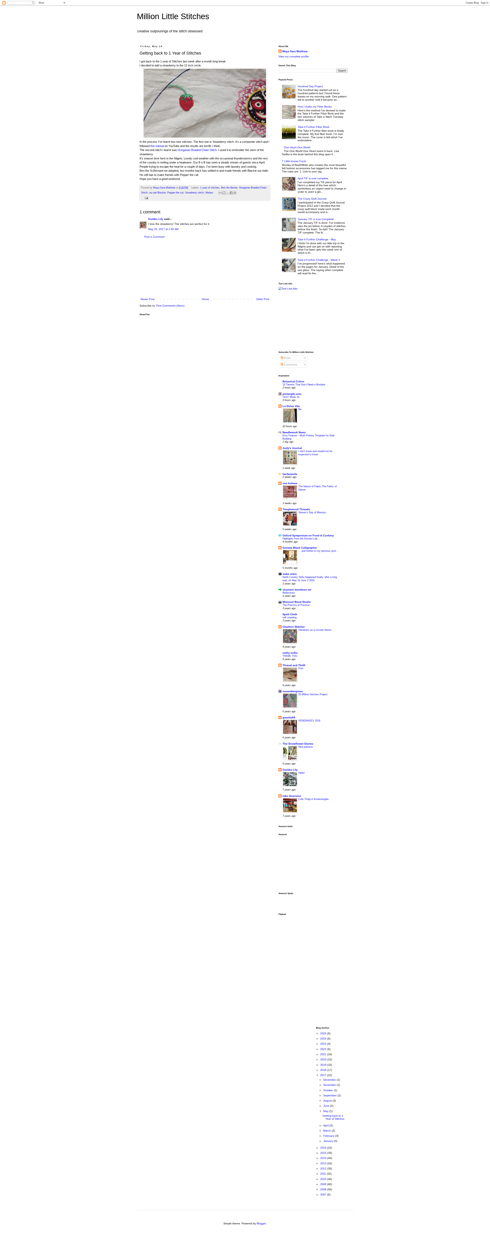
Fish (300, 668)
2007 (323, 1194)
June (326, 1105)
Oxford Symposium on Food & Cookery (308, 535)
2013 (323, 1163)
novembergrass (293, 691)
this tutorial (157, 146)
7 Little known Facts (294, 161)
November (330, 1084)
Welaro (209, 192)
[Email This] (220, 193)
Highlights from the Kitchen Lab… (301, 538)
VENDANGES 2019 (309, 720)
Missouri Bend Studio (297, 601)
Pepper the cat (175, 192)
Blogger (261, 1223)
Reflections (289, 592)
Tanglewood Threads (296, 509)
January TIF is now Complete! (316, 219)
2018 (323, 1069)
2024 (323, 1038)
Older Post (262, 299)
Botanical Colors (293, 381)
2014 (323, 1158)
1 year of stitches (210, 187)
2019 (323, 1064)
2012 (323, 1168)
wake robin (290, 573)
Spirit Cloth (290, 614)
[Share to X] (227, 193)
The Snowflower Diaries (298, 743)
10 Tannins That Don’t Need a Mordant (304, 384)
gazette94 (289, 717)
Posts (287, 357)
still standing (289, 617)
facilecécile (290, 474)
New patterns (305, 746)
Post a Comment (154, 236)
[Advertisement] (205, 268)
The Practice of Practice (296, 605)
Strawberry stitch (194, 192)
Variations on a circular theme (314, 629)
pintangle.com (292, 393)
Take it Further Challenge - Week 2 (319, 259)
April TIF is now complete (313, 178)
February (329, 1135)
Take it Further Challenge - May (317, 239)
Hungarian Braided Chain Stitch (197, 150)
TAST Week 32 (291, 397)
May (326, 1111)
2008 (323, 1189)
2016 (323, 1147)
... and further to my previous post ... (318, 550)
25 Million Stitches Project (312, 694)
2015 (323, 1152)
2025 (323, 1033)
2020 (323, 1059)
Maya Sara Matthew (295, 51)
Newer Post (147, 299)
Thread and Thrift (294, 665)
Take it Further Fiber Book (313, 126)
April (326, 1125)
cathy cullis (290, 652)
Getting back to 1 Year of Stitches (333, 1117)
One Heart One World (297, 147)
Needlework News (294, 432)
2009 (323, 1184)
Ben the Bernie (229, 187)
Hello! (301, 772)
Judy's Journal (292, 448)
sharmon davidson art (297, 589)
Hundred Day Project (310, 86)
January (328, 1140)
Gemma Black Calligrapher (300, 547)
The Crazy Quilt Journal (312, 198)
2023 (323, 1043)
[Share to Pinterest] (235, 193)
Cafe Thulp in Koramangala (313, 799)
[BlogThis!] (224, 193)
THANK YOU (290, 655)
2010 (323, 1179)
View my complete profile (293, 56)
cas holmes (290, 483)
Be (299, 409)
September (330, 1095)
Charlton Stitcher (294, 626)
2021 (323, 1054)
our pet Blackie (157, 192)
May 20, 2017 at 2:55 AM (163, 229)
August (327, 1100)
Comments (290, 364)
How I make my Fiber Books (315, 106)
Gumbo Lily (155, 218)
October (328, 1090)
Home (205, 299)
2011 (323, 1173)
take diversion (292, 795)
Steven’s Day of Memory (312, 512)
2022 (323, 1049)
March (327, 1130)
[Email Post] (146, 197)
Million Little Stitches (173, 16)
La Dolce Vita (291, 406)
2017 (323, 1075)
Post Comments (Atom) (170, 305)
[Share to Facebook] (231, 193)
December (330, 1079)
